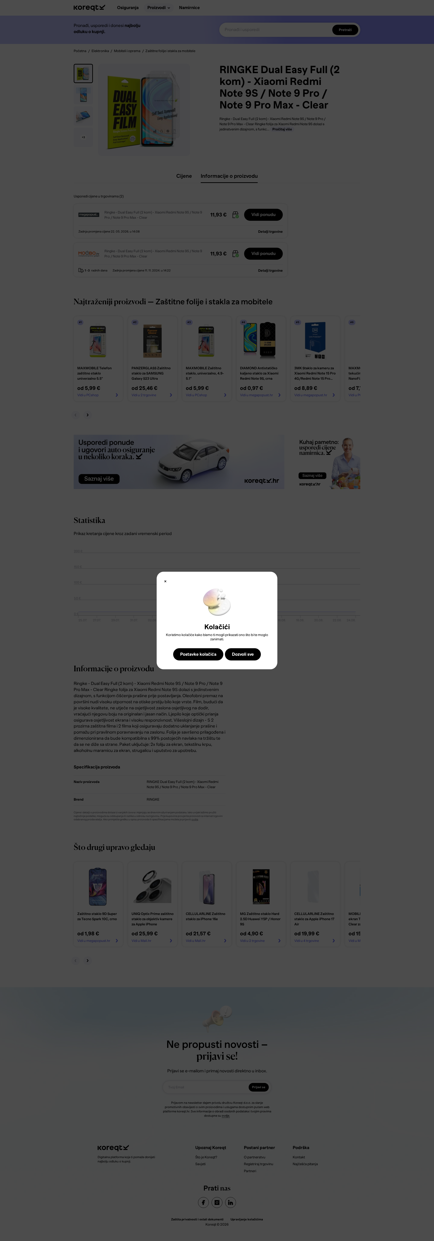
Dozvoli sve (243, 654)
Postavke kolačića (198, 654)
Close (165, 581)
